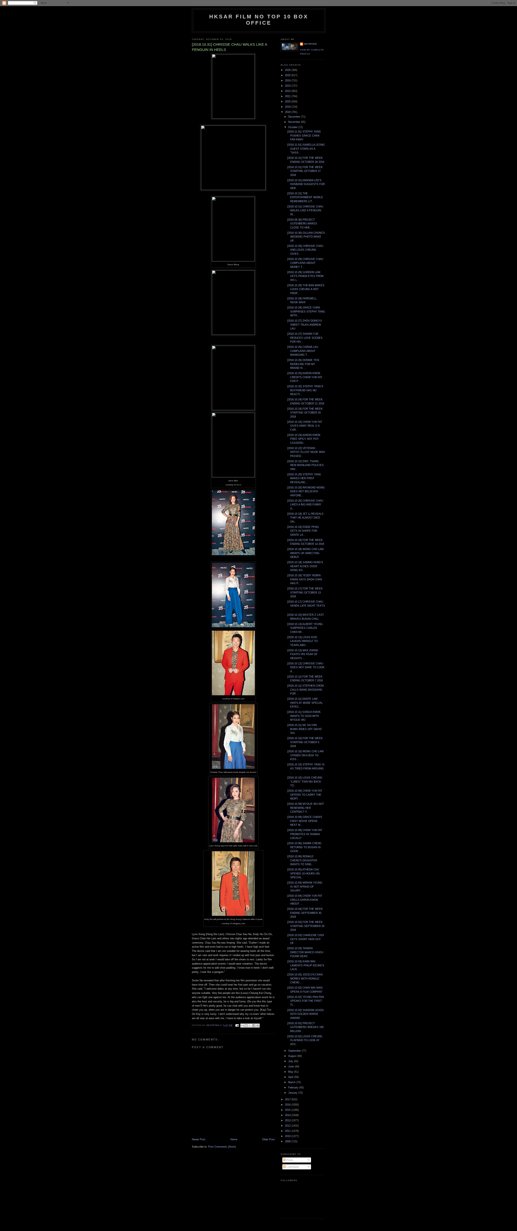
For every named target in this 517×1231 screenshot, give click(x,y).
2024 (288, 80)
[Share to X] (250, 1026)
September (295, 1050)
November (294, 121)
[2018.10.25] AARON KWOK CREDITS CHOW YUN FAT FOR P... (304, 377)
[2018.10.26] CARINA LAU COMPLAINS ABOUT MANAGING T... (302, 350)
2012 (288, 1125)
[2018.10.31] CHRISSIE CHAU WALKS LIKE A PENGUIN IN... (305, 210)
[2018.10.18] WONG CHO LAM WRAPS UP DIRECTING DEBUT (305, 553)
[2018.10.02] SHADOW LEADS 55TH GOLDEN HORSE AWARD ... (305, 1014)
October (293, 127)
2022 (288, 91)
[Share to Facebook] (254, 1026)
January (293, 1092)
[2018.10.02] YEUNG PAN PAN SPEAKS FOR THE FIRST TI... (305, 1000)
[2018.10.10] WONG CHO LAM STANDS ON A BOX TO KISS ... (305, 755)
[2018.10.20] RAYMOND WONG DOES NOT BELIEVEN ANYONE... (306, 491)
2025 (288, 75)
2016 (288, 1104)
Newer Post (198, 1139)
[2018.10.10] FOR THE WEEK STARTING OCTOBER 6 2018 (305, 742)
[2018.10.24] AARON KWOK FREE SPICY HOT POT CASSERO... (303, 438)
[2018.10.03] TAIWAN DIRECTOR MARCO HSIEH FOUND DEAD (305, 952)
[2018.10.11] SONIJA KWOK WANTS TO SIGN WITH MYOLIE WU (304, 715)
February (293, 1087)
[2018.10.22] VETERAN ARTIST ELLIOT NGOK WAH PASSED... (306, 452)
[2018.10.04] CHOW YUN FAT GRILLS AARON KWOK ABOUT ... (304, 899)
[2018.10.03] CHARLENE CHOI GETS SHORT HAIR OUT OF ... (305, 939)
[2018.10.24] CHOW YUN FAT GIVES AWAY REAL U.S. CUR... (304, 425)
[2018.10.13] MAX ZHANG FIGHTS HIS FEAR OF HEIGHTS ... (302, 654)
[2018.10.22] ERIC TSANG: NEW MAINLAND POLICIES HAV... (305, 465)
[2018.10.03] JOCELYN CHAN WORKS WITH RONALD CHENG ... (305, 978)
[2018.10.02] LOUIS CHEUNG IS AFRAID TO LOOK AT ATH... (304, 1040)
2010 (288, 1136)
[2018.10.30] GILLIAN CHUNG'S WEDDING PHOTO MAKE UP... (306, 236)
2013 (288, 1120)
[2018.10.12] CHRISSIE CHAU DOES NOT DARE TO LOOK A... (306, 667)
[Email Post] (236, 1025)
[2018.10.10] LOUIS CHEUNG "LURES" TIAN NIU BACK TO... (304, 781)
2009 (288, 1141)
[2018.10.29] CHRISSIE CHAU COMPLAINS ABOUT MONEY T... (305, 263)
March (292, 1082)
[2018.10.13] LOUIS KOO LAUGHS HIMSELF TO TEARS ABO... (302, 641)
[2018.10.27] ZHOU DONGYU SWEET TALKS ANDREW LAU (304, 324)
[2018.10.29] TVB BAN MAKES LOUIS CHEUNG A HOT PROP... (305, 289)
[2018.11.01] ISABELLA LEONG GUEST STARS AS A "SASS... (306, 148)
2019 (288, 106)
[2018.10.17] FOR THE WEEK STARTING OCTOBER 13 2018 (305, 592)
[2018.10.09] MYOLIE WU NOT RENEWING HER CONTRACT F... (305, 807)
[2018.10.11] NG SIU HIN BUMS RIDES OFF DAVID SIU (304, 729)
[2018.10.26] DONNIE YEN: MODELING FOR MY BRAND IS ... (303, 364)
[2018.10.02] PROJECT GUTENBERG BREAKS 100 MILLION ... (305, 1027)
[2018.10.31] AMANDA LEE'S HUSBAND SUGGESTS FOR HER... (306, 184)
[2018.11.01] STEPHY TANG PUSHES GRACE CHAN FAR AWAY (304, 135)
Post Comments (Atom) (222, 1146)
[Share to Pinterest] (258, 1026)
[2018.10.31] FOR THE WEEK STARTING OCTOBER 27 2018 (305, 171)
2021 (288, 96)
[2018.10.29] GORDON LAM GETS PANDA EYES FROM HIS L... (305, 276)
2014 (288, 1115)
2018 (288, 112)
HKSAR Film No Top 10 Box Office (258, 20)
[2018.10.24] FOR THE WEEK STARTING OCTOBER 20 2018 (305, 412)
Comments (292, 1166)
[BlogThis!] (246, 1026)
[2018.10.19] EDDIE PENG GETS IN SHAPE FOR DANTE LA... (303, 530)
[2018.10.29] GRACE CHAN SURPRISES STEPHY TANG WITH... (306, 311)
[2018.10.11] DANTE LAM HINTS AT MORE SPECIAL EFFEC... (305, 702)
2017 (288, 1099)
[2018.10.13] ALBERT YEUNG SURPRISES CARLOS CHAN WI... (305, 628)
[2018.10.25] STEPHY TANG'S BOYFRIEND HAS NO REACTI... (305, 390)
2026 (288, 70)
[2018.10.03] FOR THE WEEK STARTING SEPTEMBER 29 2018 (305, 926)
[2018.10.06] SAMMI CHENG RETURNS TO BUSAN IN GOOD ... (304, 847)
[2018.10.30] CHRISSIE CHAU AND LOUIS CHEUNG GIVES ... (305, 249)
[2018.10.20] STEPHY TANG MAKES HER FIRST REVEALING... (304, 478)
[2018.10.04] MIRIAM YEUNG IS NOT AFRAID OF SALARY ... (304, 886)
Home (233, 1139)
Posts (289, 1160)
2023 (288, 85)
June (291, 1066)
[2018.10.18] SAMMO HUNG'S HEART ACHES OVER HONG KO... (305, 566)
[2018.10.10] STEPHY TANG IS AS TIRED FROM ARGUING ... (306, 768)
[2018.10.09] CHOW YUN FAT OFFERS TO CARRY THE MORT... (304, 794)
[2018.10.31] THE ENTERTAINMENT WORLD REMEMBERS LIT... (305, 197)
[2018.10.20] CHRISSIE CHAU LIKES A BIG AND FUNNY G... (305, 504)
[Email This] (242, 1026)
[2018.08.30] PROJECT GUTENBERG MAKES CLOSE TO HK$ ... (302, 223)
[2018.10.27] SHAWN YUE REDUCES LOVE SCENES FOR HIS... (305, 337)
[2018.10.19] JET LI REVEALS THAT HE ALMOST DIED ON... (305, 517)
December (294, 116)
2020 (288, 101)
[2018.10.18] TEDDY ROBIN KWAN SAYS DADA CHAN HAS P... (304, 579)
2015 (288, 1109)
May (291, 1071)
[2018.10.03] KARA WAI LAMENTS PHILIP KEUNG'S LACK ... (305, 965)
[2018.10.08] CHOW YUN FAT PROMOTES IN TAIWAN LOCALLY (304, 834)
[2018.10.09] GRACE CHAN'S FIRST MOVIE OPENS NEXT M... (304, 820)
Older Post (268, 1139)
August (292, 1055)
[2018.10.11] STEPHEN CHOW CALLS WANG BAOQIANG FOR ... (305, 689)
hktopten (310, 44)
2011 (288, 1130)
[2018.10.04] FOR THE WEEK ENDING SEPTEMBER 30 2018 (305, 912)
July (291, 1061)
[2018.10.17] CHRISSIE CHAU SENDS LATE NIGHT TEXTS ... (306, 605)
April (291, 1076)
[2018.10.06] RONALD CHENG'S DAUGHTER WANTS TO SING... (302, 860)
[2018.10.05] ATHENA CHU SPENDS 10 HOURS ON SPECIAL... (303, 873)
